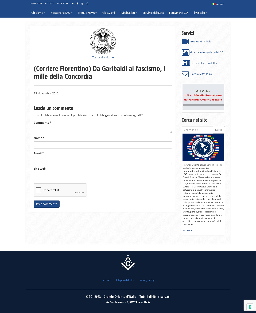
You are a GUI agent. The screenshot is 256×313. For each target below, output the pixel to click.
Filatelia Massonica (200, 73)
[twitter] (72, 4)
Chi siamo (37, 13)
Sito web (40, 169)
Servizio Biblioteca (153, 13)
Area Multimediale (200, 41)
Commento (43, 123)
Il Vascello (199, 13)
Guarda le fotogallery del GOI (206, 52)
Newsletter (36, 3)
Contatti (49, 3)
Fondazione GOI (178, 13)
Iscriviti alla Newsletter (203, 63)
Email (39, 153)
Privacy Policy (146, 280)
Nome (39, 138)
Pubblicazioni (128, 13)
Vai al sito (187, 230)
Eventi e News (86, 13)
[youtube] (82, 4)
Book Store (62, 3)
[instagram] (87, 4)
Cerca (219, 130)
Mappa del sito (124, 280)
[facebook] (77, 4)
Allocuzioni (108, 13)
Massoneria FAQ (61, 13)
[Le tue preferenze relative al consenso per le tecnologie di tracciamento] (250, 307)
